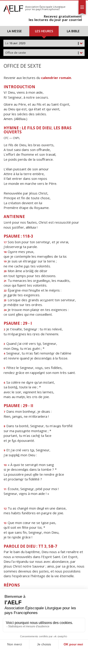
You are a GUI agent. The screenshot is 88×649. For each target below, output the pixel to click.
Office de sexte (42, 53)
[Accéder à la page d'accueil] (13, 8)
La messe (14, 31)
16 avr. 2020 (42, 43)
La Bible (73, 31)
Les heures (44, 31)
